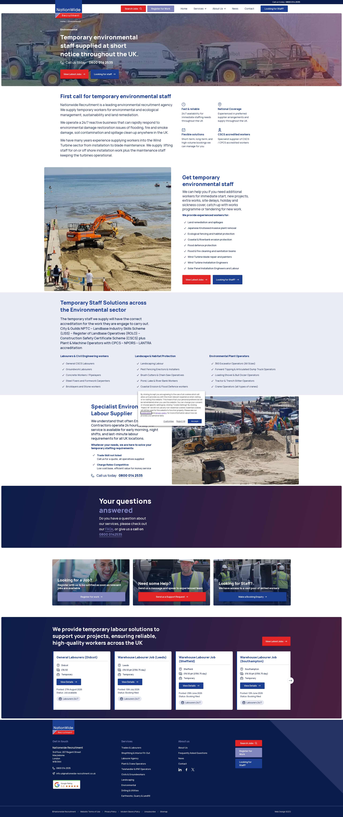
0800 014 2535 (293, 2)
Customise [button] (168, 421)
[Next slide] (290, 680)
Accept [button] (194, 421)
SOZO (288, 811)
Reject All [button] (180, 421)
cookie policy (146, 413)
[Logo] (68, 9)
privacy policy (161, 413)
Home (63, 21)
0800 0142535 (110, 534)
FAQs (109, 529)
